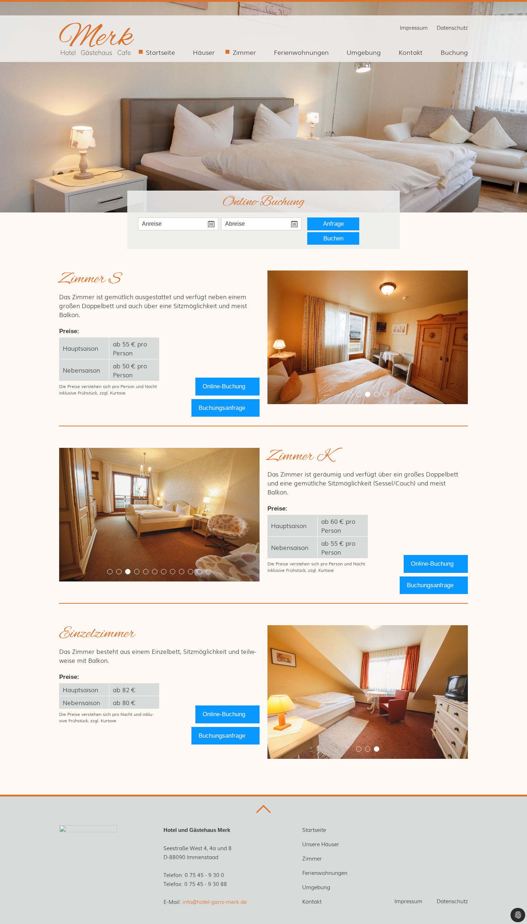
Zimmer (244, 52)
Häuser (204, 52)
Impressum (414, 27)
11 (199, 571)
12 (208, 571)
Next (451, 337)
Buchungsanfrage (222, 407)
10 (190, 571)
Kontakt (411, 52)
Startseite (160, 52)
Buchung (454, 52)
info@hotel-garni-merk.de (214, 901)
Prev (283, 337)
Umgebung (364, 52)
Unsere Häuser (320, 844)
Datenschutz (452, 27)
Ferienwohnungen (301, 52)
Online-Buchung (224, 386)
